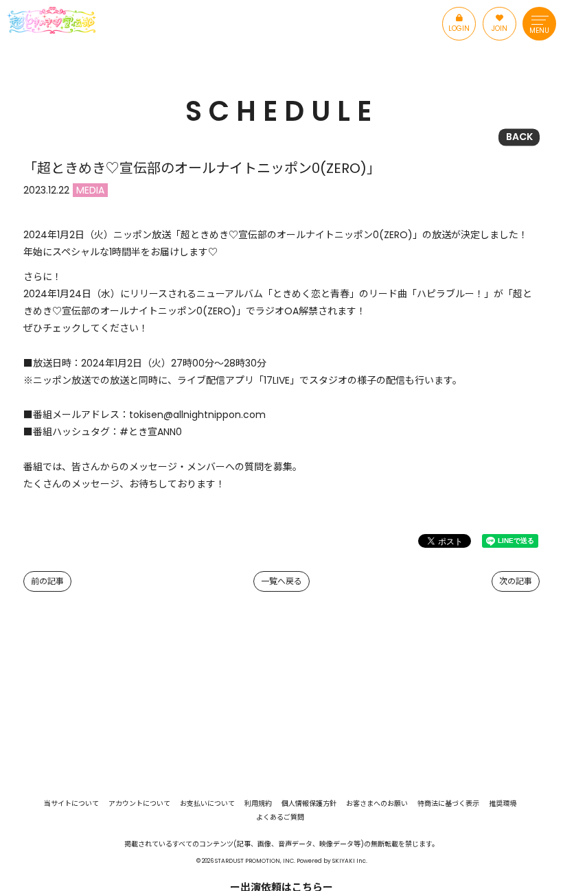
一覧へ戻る (281, 581)
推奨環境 (502, 804)
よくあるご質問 (280, 817)
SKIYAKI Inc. (349, 861)
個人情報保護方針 (309, 804)
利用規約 (258, 804)
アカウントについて (139, 804)
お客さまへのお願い (377, 804)
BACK (519, 136)
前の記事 (47, 581)
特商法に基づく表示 (448, 804)
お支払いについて (207, 804)
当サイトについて (71, 804)
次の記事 (515, 581)
